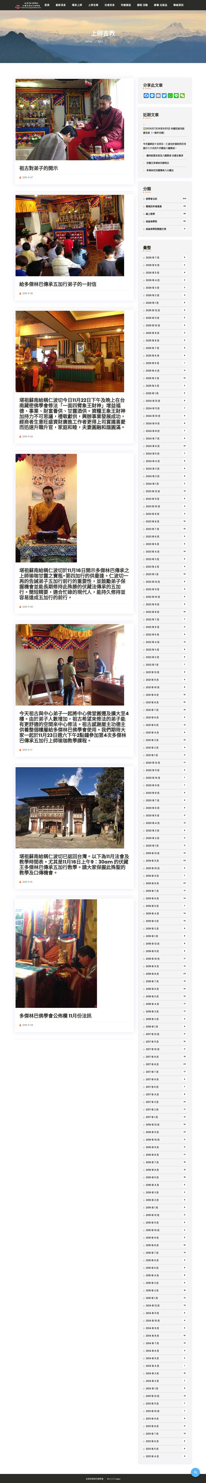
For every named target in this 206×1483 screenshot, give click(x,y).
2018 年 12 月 (152, 943)
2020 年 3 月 (152, 830)
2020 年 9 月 (152, 785)
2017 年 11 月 (152, 1041)
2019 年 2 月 (152, 928)
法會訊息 (110, 5)
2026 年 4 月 (153, 280)
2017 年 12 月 (152, 1034)
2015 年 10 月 (152, 1230)
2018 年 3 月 (152, 1011)
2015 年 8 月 (152, 1245)
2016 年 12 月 (152, 1124)
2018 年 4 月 (152, 1004)
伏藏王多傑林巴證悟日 (157, 163)
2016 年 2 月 (152, 1200)
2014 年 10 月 (153, 1320)
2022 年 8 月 (152, 612)
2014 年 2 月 (152, 1381)
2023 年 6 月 (152, 536)
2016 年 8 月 (152, 1154)
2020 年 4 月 (153, 823)
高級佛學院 (151, 221)
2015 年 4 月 (152, 1275)
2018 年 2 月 (152, 1019)
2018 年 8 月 (152, 973)
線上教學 (150, 213)
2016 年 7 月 (152, 1162)
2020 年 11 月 (152, 770)
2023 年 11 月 (152, 498)
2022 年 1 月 (152, 664)
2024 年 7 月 (152, 438)
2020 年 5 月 (152, 815)
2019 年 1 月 (152, 936)
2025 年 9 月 (152, 333)
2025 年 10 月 (153, 325)
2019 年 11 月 (152, 860)
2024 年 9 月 (153, 423)
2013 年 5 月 (152, 1448)
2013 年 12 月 (152, 1396)
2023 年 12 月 (153, 491)
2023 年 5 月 (152, 544)
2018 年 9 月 (152, 966)
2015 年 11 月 (152, 1222)
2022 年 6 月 (152, 627)
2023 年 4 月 (152, 551)
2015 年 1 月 (152, 1298)
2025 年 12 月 (153, 310)
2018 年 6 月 (152, 989)
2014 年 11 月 (152, 1313)
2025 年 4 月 (152, 370)
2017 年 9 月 (152, 1056)
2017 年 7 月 (152, 1071)
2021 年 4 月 (152, 732)
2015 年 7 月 (152, 1252)
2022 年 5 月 (152, 634)
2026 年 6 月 (152, 265)
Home (88, 41)
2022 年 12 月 (153, 581)
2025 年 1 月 (152, 393)
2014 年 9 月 (152, 1328)
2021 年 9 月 (152, 694)
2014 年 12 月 (153, 1305)
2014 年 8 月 (152, 1335)
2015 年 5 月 (152, 1267)
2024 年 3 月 (152, 468)
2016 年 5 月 (152, 1177)
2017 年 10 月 (152, 1049)
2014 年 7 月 (152, 1343)
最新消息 (61, 5)
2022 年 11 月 (152, 589)
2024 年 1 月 (152, 483)
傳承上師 (77, 5)
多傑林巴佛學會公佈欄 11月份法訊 (55, 1015)
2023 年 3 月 (152, 559)
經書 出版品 (160, 5)
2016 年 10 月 (153, 1139)
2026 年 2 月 (152, 295)
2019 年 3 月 (152, 921)
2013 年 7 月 (152, 1433)
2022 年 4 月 (152, 642)
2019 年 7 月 (152, 891)
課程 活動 (142, 5)
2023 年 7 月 (152, 529)
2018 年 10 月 (153, 958)
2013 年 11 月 (152, 1403)
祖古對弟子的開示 (38, 168)
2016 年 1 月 (152, 1207)
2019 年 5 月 (152, 906)
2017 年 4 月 (152, 1094)
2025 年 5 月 (152, 363)
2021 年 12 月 (152, 672)
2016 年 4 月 (152, 1185)
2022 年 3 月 (152, 649)
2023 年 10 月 (153, 506)
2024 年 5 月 (152, 453)
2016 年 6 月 (152, 1169)
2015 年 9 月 (152, 1237)
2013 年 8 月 (152, 1426)
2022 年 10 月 (153, 596)
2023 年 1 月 (152, 574)
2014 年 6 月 (152, 1350)
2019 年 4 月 (152, 913)
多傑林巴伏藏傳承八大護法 (160, 170)
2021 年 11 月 (152, 679)
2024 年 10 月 (153, 416)
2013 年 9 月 (152, 1418)
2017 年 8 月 (152, 1064)
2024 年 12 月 (153, 400)
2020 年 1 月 (152, 845)
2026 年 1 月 (152, 302)
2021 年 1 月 (152, 755)
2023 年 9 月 (152, 514)
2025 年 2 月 (152, 385)
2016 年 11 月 (152, 1132)
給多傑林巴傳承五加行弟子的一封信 (58, 284)
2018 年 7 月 (152, 981)
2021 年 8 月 (152, 702)
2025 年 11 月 (152, 318)
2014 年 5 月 (152, 1358)
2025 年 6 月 (152, 355)
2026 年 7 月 (152, 257)
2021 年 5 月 (152, 725)
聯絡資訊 (178, 5)
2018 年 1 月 (152, 1026)
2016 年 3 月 (152, 1192)
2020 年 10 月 (153, 777)
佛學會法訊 (151, 198)
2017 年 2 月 (152, 1109)
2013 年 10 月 (152, 1411)
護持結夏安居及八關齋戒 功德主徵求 (164, 155)
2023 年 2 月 (152, 566)
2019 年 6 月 (152, 898)
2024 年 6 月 (153, 446)
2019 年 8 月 (152, 883)
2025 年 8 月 (152, 340)
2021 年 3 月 (152, 740)
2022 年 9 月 (152, 604)
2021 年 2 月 (152, 747)
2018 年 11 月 (152, 951)
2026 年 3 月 (152, 287)
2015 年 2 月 (152, 1290)
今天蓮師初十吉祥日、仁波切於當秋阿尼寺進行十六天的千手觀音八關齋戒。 (164, 146)
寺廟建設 (126, 5)
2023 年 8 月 (152, 521)
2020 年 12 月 (153, 762)
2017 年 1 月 (152, 1117)
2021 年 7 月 (152, 710)
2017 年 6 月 (152, 1079)
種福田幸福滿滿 (154, 206)
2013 (100, 41)
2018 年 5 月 (152, 996)
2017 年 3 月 (152, 1102)
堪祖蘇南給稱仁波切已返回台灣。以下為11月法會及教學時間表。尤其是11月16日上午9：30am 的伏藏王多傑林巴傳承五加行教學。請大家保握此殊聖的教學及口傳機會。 (74, 864)
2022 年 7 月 (152, 619)
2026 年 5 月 (152, 272)
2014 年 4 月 (152, 1365)
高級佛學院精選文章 (156, 229)
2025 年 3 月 (152, 378)
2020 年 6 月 (152, 808)
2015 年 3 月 (152, 1283)
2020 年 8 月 (152, 793)
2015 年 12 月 (152, 1215)
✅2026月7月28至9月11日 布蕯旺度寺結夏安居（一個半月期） (163, 130)
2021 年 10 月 (152, 687)
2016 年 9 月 (152, 1147)
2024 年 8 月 (153, 431)
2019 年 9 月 (152, 875)
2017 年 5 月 (152, 1087)
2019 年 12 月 (152, 853)
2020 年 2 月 (152, 838)
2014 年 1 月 (152, 1388)
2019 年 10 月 (153, 868)
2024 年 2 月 (152, 476)
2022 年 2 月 (152, 657)
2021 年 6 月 (152, 717)
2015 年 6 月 (152, 1260)
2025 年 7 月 (152, 348)
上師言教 (93, 5)
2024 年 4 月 (153, 461)
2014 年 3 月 (152, 1373)
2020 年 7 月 (152, 800)
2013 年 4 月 (152, 1456)
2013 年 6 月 (152, 1441)
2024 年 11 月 (153, 408)
